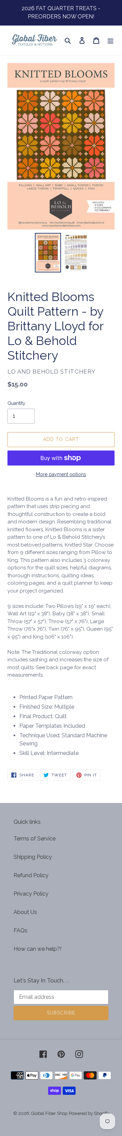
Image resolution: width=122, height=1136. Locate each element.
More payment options (61, 474)
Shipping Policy (33, 857)
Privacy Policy (31, 893)
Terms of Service (35, 838)
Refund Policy (31, 875)
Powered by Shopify (89, 1113)
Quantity (16, 403)
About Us (25, 912)
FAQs (20, 930)
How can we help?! (37, 949)
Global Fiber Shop (49, 1113)
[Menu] (110, 40)
